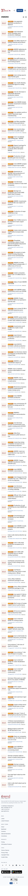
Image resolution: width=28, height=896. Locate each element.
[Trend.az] (5, 10)
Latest (2, 818)
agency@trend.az (5, 811)
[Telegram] (16, 865)
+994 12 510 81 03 (5, 809)
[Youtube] (13, 865)
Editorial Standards (5, 833)
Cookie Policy (4, 857)
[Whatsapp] (2, 865)
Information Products (6, 844)
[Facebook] (6, 865)
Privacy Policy (4, 852)
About (2, 826)
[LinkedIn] (19, 865)
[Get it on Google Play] (17, 871)
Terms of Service (5, 850)
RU (17, 883)
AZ (14, 883)
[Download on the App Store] (6, 871)
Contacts (3, 831)
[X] (9, 865)
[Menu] (25, 10)
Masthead (3, 829)
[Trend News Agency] (5, 797)
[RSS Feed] (23, 865)
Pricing (3, 842)
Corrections (4, 836)
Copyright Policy (5, 854)
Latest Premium (5, 820)
